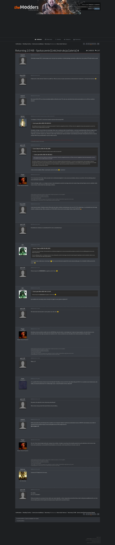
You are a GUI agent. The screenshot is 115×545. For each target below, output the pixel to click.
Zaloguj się (91, 4)
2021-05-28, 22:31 (35, 174)
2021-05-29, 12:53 (35, 203)
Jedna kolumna (90, 542)
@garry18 (36, 426)
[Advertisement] (57, 26)
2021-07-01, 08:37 (35, 378)
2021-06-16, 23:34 (35, 287)
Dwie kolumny (97, 542)
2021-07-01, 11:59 (35, 398)
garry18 (22, 145)
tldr (23, 244)
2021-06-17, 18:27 (35, 328)
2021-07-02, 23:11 (35, 489)
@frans (32, 426)
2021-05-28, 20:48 (35, 116)
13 (98, 43)
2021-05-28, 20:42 (35, 95)
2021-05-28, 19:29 (35, 75)
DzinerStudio (97, 539)
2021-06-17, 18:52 (35, 358)
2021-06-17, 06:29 (35, 308)
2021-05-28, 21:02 (35, 145)
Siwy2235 (22, 75)
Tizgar (22, 174)
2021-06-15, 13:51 (35, 267)
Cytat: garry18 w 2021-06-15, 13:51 (42, 291)
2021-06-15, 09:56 (35, 244)
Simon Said (59, 44)
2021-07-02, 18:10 (35, 439)
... (85, 43)
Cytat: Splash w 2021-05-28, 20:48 (41, 148)
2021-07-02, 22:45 (35, 469)
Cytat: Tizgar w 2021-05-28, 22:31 (41, 248)
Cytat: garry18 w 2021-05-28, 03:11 (42, 123)
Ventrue (64, 44)
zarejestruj (97, 4)
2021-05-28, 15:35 (35, 54)
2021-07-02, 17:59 (35, 419)
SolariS (23, 55)
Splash (22, 116)
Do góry (58, 533)
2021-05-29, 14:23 (35, 224)
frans (22, 378)
